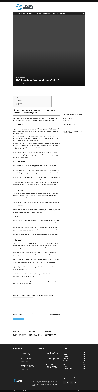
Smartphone (55, 13)
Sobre (79, 390)
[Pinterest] (21, 305)
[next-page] (16, 339)
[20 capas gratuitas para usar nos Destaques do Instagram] (41, 353)
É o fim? (18, 104)
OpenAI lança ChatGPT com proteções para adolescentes (72, 119)
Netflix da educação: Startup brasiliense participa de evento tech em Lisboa (49, 313)
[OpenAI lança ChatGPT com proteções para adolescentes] (16, 360)
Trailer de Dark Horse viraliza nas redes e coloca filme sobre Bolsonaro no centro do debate (35, 334)
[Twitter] (81, 1)
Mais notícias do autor (30, 319)
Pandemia (46, 295)
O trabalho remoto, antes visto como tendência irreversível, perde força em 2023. (32, 99)
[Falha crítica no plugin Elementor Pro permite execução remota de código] (16, 353)
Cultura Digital (22, 77)
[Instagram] (79, 1)
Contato (83, 390)
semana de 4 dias (17, 296)
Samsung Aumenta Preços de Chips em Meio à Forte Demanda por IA (73, 132)
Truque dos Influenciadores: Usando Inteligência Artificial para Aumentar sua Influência (52, 366)
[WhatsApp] (24, 305)
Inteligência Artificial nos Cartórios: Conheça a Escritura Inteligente (23, 313)
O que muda (19, 103)
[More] (27, 305)
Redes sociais (46, 13)
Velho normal (19, 100)
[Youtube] (84, 1)
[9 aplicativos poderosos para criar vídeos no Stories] (41, 360)
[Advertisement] (60, 7)
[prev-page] (14, 339)
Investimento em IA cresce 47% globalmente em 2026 (73, 128)
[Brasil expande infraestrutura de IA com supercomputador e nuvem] (16, 367)
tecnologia (23, 296)
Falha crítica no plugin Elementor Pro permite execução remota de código (72, 115)
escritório (28, 295)
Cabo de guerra (20, 101)
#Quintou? (19, 105)
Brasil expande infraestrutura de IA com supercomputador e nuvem (71, 123)
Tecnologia (38, 13)
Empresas (23, 295)
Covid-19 (18, 295)
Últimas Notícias (20, 13)
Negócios (62, 13)
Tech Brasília (30, 13)
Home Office (33, 295)
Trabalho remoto (30, 296)
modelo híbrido (40, 295)
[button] (83, 13)
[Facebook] (77, 1)
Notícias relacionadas (18, 319)
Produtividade (51, 295)
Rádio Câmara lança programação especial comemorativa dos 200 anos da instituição (52, 334)
